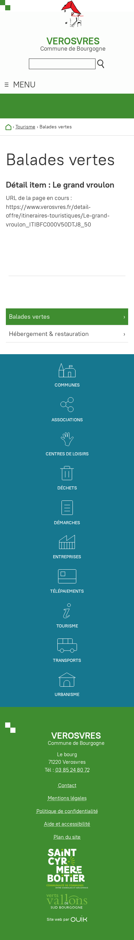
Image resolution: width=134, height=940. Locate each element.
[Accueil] (8, 127)
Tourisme (25, 127)
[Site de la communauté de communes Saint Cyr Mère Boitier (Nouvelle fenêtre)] (67, 868)
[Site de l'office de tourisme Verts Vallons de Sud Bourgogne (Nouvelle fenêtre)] (67, 900)
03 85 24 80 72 (72, 770)
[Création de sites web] (78, 919)
